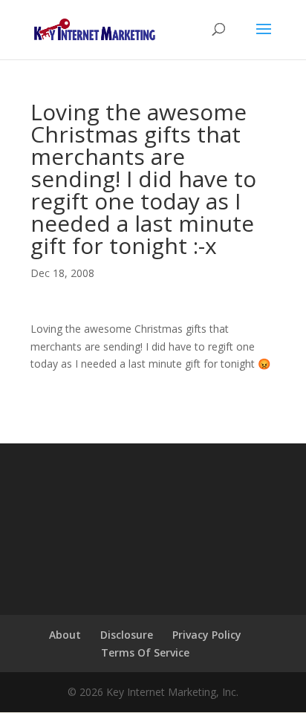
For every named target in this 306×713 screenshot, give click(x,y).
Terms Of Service (145, 652)
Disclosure (126, 635)
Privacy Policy (206, 635)
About (65, 635)
